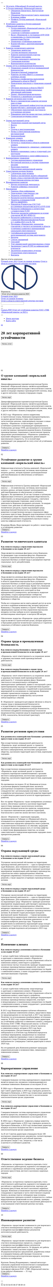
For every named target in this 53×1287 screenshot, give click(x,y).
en (2, 325)
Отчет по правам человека (29, 261)
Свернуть (5, 448)
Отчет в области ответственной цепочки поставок (24, 262)
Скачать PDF (25, 311)
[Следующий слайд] (2, 1283)
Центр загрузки (12, 318)
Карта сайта (11, 321)
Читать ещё (6, 397)
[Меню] (2, 2)
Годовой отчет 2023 (9, 261)
